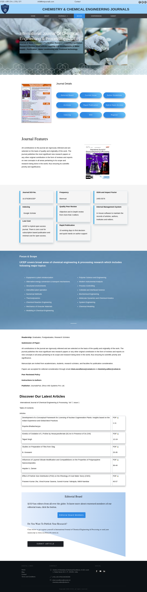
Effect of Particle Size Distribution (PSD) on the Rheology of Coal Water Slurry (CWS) (56, 476)
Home (23, 570)
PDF (114, 418)
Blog (23, 572)
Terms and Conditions (28, 576)
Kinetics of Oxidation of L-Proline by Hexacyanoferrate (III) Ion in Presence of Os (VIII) (56, 434)
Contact (24, 574)
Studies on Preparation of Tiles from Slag (38, 447)
